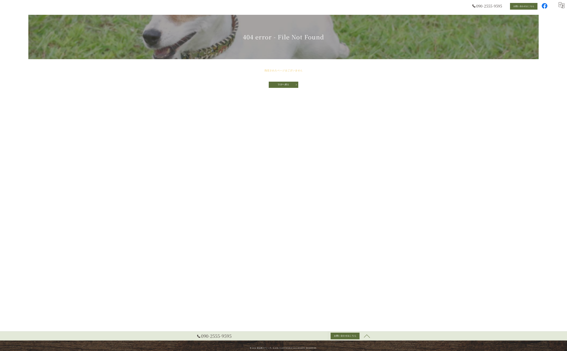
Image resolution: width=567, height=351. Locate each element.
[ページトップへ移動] (367, 336)
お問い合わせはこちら (523, 6)
